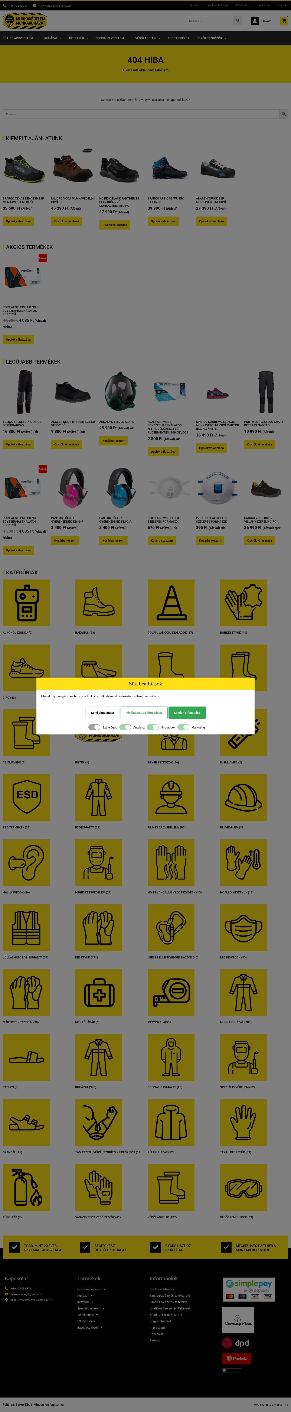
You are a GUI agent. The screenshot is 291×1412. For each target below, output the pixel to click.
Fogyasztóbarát (160, 1321)
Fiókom (266, 21)
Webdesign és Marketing (271, 1404)
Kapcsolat (282, 5)
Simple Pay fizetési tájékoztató (170, 1295)
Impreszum (157, 1327)
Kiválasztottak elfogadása (144, 712)
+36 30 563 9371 (19, 5)
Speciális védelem (109, 38)
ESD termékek (178, 38)
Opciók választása (18, 221)
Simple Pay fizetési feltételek (168, 1302)
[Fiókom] (255, 21)
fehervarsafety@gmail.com (55, 5)
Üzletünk (261, 5)
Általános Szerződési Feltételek (170, 1308)
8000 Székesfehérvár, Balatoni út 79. (32, 1300)
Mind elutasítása (102, 712)
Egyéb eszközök (209, 38)
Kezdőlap (194, 5)
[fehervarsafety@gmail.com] (34, 5)
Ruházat (51, 38)
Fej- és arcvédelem (18, 38)
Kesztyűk (76, 38)
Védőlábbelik (146, 38)
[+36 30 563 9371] (4, 5)
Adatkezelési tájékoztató (166, 1315)
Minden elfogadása (187, 712)
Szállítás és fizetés (217, 5)
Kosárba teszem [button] (113, 440)
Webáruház (242, 5)
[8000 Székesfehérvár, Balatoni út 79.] (6, 1300)
